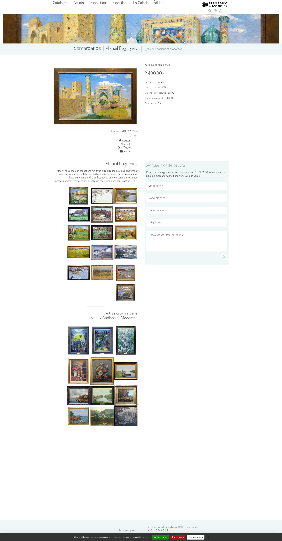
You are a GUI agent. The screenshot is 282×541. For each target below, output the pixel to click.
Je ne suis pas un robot (126, 532)
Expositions (99, 2)
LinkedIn (126, 144)
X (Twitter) (126, 147)
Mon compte (221, 11)
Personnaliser (195, 537)
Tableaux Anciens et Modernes (163, 49)
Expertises (120, 2)
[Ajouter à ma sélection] (135, 136)
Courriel (127, 150)
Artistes (79, 2)
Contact (216, 11)
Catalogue (61, 2)
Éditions (159, 2)
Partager (129, 136)
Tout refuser (178, 537)
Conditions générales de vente (183, 175)
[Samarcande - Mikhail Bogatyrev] (95, 96)
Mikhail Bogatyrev (121, 48)
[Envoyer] (223, 256)
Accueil (226, 11)
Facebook (126, 140)
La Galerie (141, 2)
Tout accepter (160, 537)
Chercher (210, 11)
